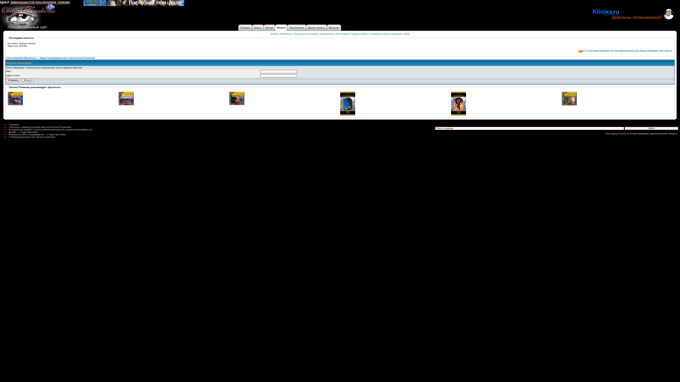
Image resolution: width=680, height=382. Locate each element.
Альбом (274, 34)
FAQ (282, 34)
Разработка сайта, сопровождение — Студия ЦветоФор (37, 134)
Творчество (296, 27)
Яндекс (672, 133)
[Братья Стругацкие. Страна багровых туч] (126, 104)
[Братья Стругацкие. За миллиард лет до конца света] (15, 104)
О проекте (14, 124)
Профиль (355, 34)
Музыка (333, 27)
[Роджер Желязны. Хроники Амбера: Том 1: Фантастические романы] (458, 115)
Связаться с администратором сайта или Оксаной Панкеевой (40, 127)
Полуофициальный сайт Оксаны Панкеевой (33, 137)
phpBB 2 (28, 129)
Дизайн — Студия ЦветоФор (23, 132)
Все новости (666, 50)
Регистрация (342, 34)
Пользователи (301, 34)
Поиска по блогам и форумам (633, 133)
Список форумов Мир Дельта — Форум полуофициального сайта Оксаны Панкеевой (50, 58)
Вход (407, 34)
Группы (314, 34)
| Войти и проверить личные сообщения (382, 34)
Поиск (289, 34)
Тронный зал (326, 34)
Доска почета (316, 27)
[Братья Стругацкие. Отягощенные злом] (236, 104)
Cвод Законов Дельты (599, 50)
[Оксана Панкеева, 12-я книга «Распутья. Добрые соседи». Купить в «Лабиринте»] (134, 5)
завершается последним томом (39, 2)
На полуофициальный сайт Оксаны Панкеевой (634, 50)
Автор (269, 27)
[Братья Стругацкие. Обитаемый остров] (569, 104)
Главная (245, 27)
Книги (257, 27)
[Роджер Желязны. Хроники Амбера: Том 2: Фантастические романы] (347, 115)
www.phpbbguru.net (82, 129)
